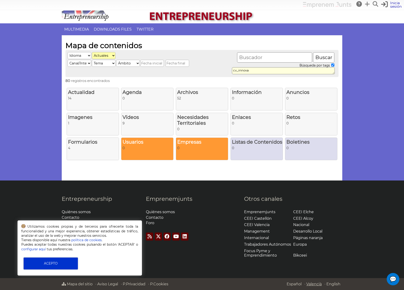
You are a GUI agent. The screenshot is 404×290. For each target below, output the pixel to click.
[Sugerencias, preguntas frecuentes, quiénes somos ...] (359, 4)
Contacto (70, 217)
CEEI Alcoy (303, 218)
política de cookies (86, 240)
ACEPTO (51, 263)
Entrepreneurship (87, 198)
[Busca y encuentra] (376, 4)
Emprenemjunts (169, 198)
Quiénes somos (76, 212)
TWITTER (145, 29)
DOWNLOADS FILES (113, 29)
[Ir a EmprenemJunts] (327, 6)
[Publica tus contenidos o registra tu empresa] (368, 4)
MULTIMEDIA (76, 29)
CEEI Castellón (258, 218)
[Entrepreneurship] (202, 21)
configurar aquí (33, 249)
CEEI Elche (303, 212)
